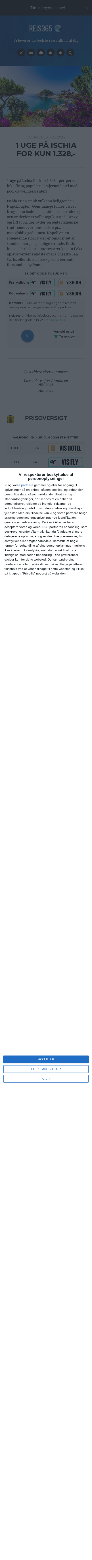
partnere (27, 485)
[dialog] (46, 1014)
